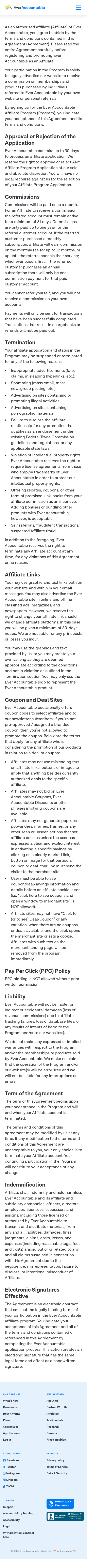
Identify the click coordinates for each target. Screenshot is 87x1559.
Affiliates (53, 1414)
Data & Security (57, 1473)
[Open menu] (78, 7)
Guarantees (10, 1427)
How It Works (11, 1414)
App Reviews (11, 1433)
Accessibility (11, 1520)
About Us (52, 1401)
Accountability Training (18, 1513)
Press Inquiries (56, 1440)
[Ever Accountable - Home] (25, 7)
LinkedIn (12, 1480)
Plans (6, 1420)
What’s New (10, 1401)
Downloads (10, 1407)
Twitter (11, 1467)
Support (8, 1507)
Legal (6, 1526)
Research (53, 1427)
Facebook (13, 1460)
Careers (52, 1433)
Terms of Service (57, 1467)
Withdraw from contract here (18, 1535)
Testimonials (55, 1420)
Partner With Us (57, 1407)
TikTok (10, 1486)
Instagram (13, 1473)
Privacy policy (55, 1460)
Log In (7, 1440)
